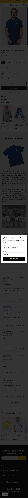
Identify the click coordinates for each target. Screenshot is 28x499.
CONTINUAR (14, 259)
